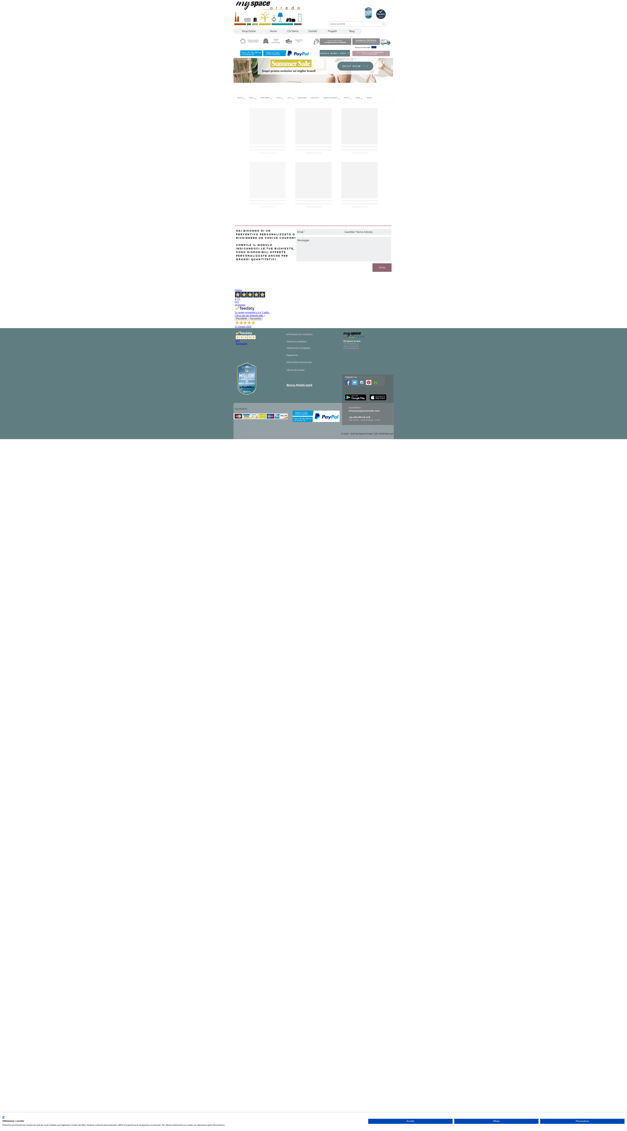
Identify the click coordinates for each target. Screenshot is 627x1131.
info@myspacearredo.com (364, 669)
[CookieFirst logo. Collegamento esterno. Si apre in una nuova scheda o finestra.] (3, 1117)
